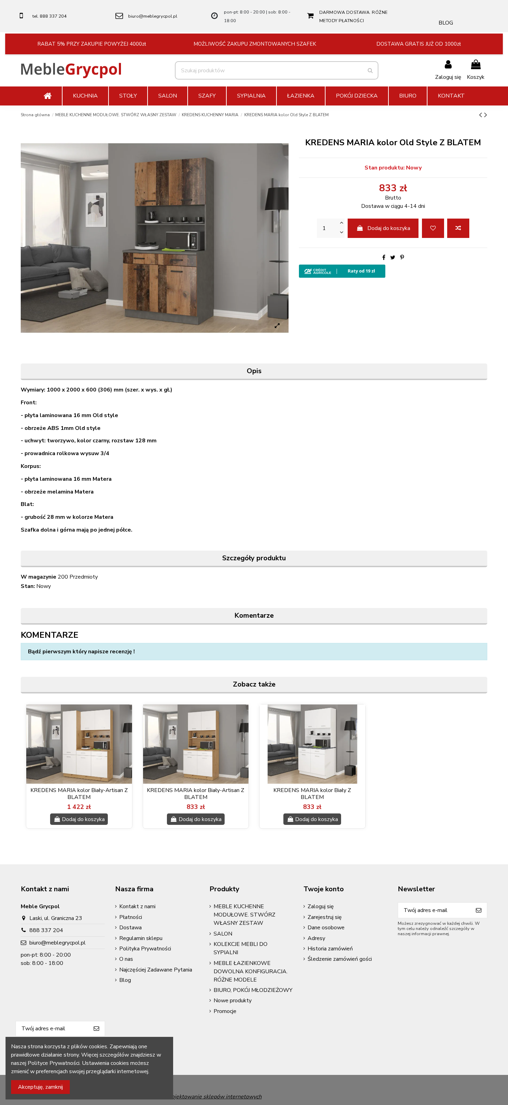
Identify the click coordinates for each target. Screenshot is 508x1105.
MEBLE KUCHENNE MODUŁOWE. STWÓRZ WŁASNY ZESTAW (244, 915)
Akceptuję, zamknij (40, 1087)
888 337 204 (46, 930)
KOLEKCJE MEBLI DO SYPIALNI (240, 948)
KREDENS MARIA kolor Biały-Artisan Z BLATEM (79, 793)
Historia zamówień (330, 948)
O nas (126, 959)
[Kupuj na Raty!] (393, 271)
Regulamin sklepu (140, 938)
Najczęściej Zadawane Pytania (155, 970)
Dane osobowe (326, 927)
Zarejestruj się (325, 917)
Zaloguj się (321, 906)
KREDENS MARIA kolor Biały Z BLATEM (312, 793)
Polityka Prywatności (145, 948)
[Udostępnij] (383, 257)
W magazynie (38, 577)
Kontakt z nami (137, 906)
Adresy (316, 938)
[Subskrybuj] (478, 910)
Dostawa (130, 927)
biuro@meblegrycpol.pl (152, 16)
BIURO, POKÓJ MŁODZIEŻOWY (253, 990)
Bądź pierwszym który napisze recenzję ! (81, 651)
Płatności (130, 917)
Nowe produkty (233, 1000)
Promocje (225, 1011)
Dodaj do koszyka (388, 228)
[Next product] (485, 114)
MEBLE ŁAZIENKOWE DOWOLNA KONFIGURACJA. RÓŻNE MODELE (251, 971)
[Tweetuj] (392, 257)
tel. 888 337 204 (49, 16)
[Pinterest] (402, 257)
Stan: (28, 586)
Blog (125, 980)
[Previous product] (481, 114)
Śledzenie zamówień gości (340, 959)
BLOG (446, 23)
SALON (223, 934)
